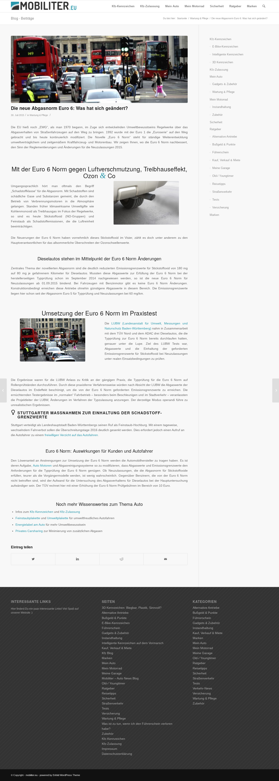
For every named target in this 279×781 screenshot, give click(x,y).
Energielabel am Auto (30, 524)
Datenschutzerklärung (117, 753)
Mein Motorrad (219, 99)
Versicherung (220, 207)
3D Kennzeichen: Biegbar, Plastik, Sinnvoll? (132, 607)
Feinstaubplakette (27, 518)
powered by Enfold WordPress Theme (60, 775)
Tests (215, 199)
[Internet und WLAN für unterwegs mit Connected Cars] (3, 390)
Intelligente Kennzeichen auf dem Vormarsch (132, 643)
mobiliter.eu (31, 775)
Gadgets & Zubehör (224, 84)
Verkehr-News (202, 688)
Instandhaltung (221, 107)
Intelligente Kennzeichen (227, 54)
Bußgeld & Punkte (223, 144)
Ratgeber (215, 129)
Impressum (109, 748)
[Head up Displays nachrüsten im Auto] (275, 390)
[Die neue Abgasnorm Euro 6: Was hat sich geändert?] (99, 69)
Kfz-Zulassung (70, 511)
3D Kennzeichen (222, 62)
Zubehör (217, 114)
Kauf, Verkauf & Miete (226, 160)
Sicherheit (216, 122)
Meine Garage (221, 168)
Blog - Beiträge (22, 18)
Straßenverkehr (222, 191)
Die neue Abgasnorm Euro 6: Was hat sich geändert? (69, 108)
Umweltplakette (57, 518)
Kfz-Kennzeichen (41, 511)
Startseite (182, 18)
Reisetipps (219, 184)
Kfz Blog (107, 653)
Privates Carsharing (29, 531)
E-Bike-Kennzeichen (225, 46)
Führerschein (220, 152)
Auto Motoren (42, 465)
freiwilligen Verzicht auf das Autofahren (71, 435)
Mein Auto (216, 76)
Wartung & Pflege (199, 18)
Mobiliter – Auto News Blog (120, 678)
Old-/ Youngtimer (222, 175)
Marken (214, 215)
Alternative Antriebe (224, 136)
